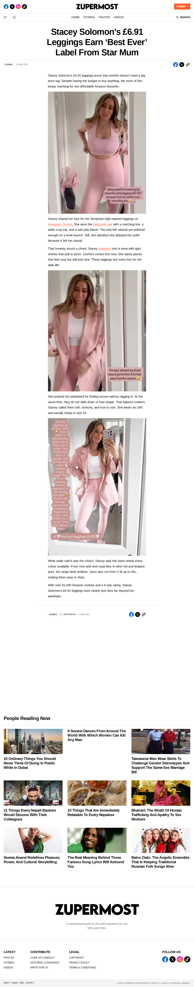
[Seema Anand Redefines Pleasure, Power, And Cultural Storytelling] (33, 840)
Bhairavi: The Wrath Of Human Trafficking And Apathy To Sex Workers (156, 814)
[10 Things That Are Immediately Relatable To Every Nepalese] (96, 793)
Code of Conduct (42, 957)
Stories (9, 64)
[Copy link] (187, 64)
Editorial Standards (44, 962)
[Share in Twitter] (181, 64)
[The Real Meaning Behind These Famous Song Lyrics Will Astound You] (96, 840)
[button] (5, 17)
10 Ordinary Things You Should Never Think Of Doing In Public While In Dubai (30, 763)
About (7, 983)
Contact (29, 983)
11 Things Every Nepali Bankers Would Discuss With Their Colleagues (30, 814)
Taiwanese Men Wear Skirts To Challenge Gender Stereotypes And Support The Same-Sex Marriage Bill (160, 765)
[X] (12, 7)
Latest (9, 952)
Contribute (40, 952)
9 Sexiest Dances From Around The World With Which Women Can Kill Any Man (96, 735)
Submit (14, 983)
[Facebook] (6, 7)
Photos (9, 957)
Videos (8, 967)
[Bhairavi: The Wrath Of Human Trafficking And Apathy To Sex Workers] (160, 793)
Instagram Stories (60, 224)
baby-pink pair (102, 224)
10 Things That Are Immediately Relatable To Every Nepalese (93, 812)
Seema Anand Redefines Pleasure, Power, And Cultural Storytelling (32, 859)
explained (104, 248)
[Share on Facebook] (175, 64)
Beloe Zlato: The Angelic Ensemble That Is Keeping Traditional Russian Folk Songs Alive (160, 861)
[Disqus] (97, 663)
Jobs (21, 983)
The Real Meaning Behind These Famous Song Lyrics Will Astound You (95, 861)
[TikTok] (24, 7)
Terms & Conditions (82, 967)
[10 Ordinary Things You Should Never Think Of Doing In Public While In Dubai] (33, 741)
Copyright (76, 957)
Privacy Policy (79, 962)
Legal (74, 952)
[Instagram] (18, 7)
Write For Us (39, 967)
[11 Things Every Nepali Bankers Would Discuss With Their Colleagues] (33, 793)
